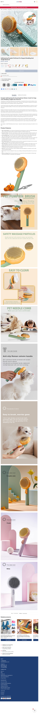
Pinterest (2, 694)
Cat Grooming (10, 9)
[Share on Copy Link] (16, 89)
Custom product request (5, 688)
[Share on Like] (2, 89)
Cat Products (5, 9)
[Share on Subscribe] (14, 89)
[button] (4, 70)
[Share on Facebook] (4, 89)
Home (1, 9)
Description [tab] (14, 95)
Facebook (2, 692)
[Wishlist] (14, 621)
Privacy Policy (3, 678)
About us (2, 671)
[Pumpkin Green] (16, 65)
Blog (1, 672)
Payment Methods (4, 684)
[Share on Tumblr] (10, 89)
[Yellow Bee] (26, 65)
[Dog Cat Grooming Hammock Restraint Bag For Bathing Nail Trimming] (8, 626)
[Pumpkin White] (23, 65)
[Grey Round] (5, 65)
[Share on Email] (12, 89)
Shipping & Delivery (4, 686)
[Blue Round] (2, 65)
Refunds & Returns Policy (5, 687)
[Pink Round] (12, 65)
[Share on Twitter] (6, 89)
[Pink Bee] (9, 65)
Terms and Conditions (5, 676)
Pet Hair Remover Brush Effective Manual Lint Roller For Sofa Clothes (23, 636)
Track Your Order (4, 681)
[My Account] (34, 1)
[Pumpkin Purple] (19, 65)
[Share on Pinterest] (8, 89)
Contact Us (3, 673)
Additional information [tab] (22, 95)
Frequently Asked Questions (6, 683)
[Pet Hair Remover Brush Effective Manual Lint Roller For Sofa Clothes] (24, 626)
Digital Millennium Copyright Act (6, 675)
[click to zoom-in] (19, 29)
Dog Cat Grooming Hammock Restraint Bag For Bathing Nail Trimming (8, 636)
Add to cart (21, 70)
